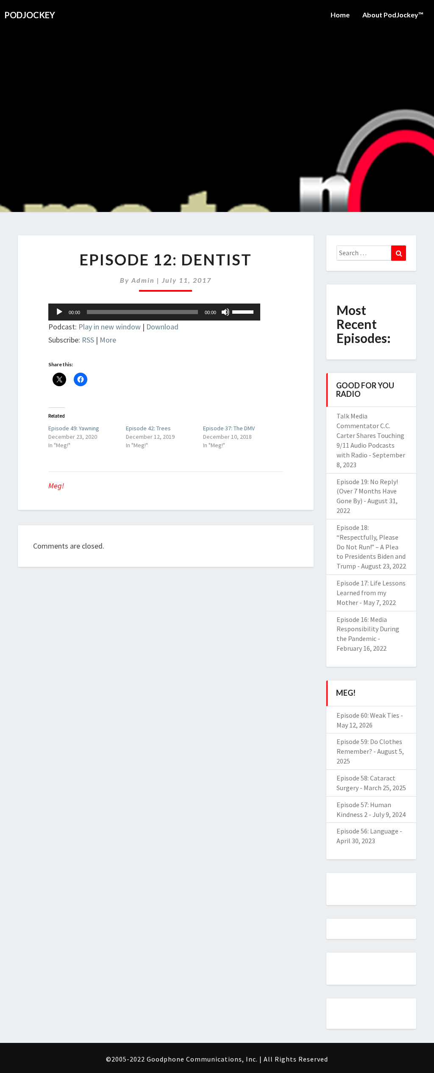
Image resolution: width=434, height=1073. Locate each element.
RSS (88, 340)
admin (143, 280)
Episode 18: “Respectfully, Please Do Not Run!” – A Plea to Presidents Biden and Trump (371, 546)
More (108, 340)
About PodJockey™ (392, 15)
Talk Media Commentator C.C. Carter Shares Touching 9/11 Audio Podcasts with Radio (370, 435)
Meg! (56, 486)
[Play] (59, 312)
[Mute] (225, 312)
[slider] (244, 311)
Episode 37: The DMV (229, 428)
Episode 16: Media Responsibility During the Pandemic (368, 629)
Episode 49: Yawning (73, 428)
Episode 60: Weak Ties (368, 715)
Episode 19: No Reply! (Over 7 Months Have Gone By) (367, 491)
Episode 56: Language (367, 831)
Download (162, 327)
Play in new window (109, 327)
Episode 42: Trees (148, 428)
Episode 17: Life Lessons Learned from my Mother (371, 593)
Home (340, 15)
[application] (154, 312)
